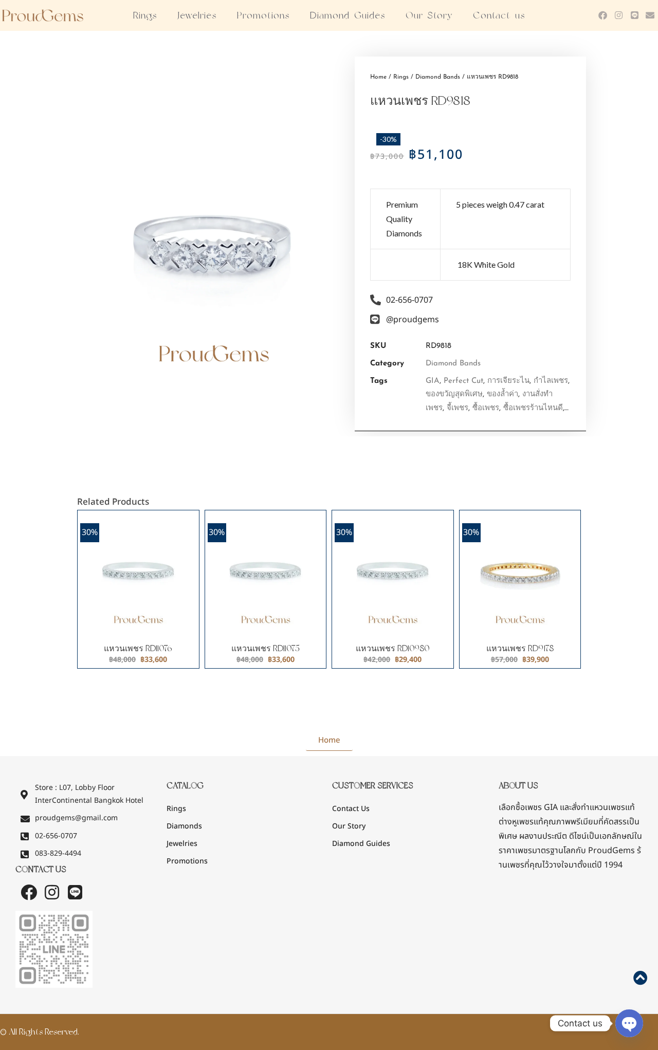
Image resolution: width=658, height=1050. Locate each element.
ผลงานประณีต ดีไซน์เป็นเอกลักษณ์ (576, 836)
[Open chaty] (629, 1023)
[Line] (635, 16)
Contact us (499, 15)
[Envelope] (650, 16)
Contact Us (351, 808)
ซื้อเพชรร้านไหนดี (533, 408)
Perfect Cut (463, 381)
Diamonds (184, 826)
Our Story (429, 15)
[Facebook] (603, 16)
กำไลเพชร (551, 381)
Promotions (263, 15)
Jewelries (196, 15)
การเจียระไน (508, 381)
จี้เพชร (457, 408)
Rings (145, 15)
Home (378, 77)
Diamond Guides (347, 15)
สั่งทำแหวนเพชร (598, 807)
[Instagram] (619, 16)
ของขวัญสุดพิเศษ (454, 394)
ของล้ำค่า (502, 394)
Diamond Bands (437, 77)
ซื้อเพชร (485, 408)
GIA (433, 381)
